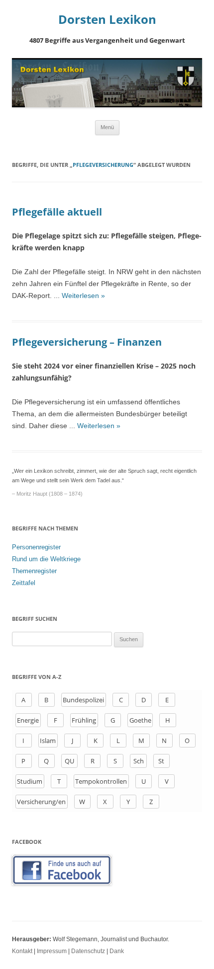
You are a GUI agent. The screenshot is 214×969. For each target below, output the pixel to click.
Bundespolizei (83, 699)
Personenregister (36, 547)
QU (69, 760)
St (161, 760)
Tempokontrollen (101, 781)
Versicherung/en (41, 801)
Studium (29, 781)
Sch (138, 760)
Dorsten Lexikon (107, 19)
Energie (28, 720)
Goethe (140, 720)
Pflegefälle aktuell (57, 212)
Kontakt (22, 951)
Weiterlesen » (83, 295)
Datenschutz (88, 951)
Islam (48, 740)
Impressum (52, 951)
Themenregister (34, 571)
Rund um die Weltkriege (46, 559)
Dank (116, 951)
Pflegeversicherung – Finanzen (87, 342)
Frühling (84, 720)
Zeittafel (23, 583)
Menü (107, 127)
